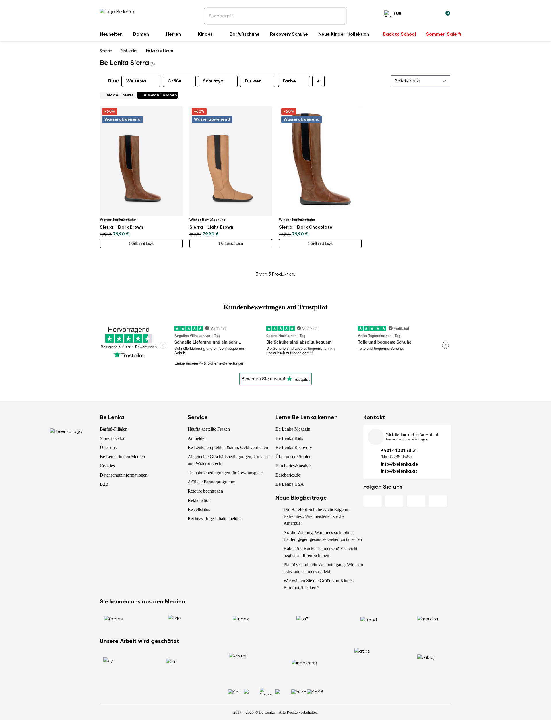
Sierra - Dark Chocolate (305, 227)
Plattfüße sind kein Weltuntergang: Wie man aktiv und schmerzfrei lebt (323, 568)
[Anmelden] (431, 14)
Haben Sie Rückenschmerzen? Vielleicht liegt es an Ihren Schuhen (320, 552)
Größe (175, 81)
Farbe (289, 81)
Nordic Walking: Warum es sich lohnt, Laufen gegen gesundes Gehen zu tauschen (323, 536)
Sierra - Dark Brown (121, 227)
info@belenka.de (399, 464)
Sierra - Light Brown (211, 227)
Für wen (253, 81)
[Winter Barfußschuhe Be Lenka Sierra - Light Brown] (230, 161)
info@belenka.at (399, 471)
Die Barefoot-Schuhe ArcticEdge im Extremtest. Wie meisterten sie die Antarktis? (316, 516)
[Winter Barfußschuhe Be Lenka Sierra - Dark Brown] (141, 161)
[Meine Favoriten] (417, 14)
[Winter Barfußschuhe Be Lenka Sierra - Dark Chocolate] (320, 161)
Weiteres (136, 81)
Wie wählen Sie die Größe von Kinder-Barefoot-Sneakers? (319, 584)
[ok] (338, 16)
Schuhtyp (213, 81)
